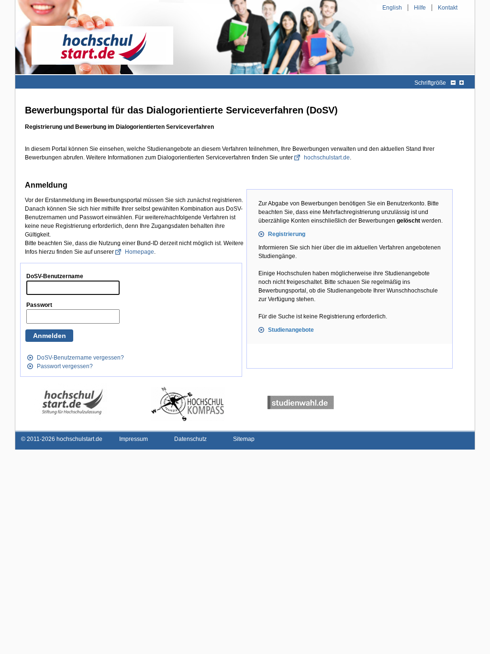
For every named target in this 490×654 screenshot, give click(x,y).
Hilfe (420, 7)
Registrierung (286, 234)
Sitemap (244, 439)
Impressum (133, 439)
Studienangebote (291, 330)
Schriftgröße (430, 82)
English (392, 7)
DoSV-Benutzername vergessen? (80, 357)
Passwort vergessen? (65, 366)
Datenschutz (190, 439)
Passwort (39, 305)
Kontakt (447, 7)
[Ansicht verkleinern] (453, 82)
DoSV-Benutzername (54, 276)
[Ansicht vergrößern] (461, 82)
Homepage (139, 251)
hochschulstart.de (327, 157)
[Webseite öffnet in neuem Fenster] (72, 402)
